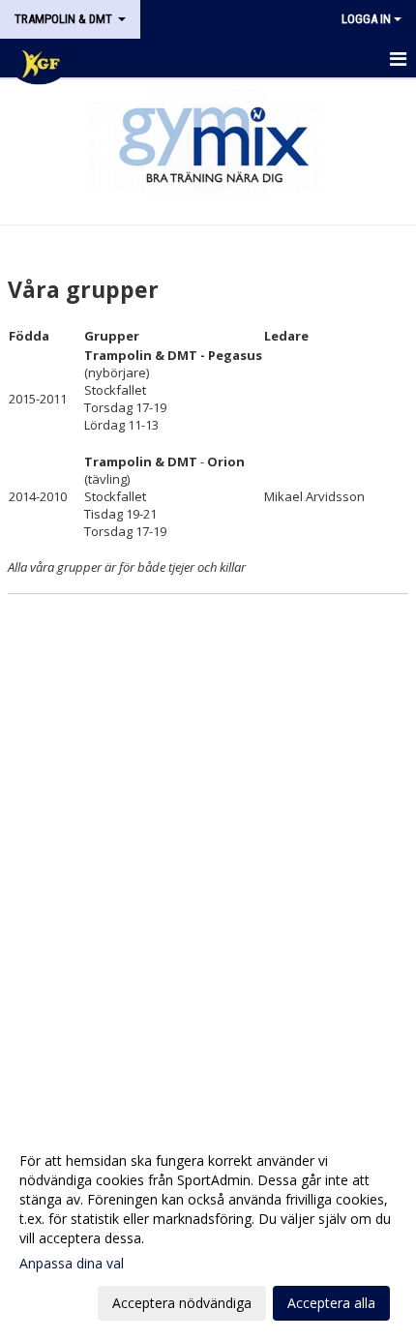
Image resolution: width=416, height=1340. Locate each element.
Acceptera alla (331, 1303)
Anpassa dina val (71, 1263)
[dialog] (208, 1231)
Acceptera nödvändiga (182, 1303)
